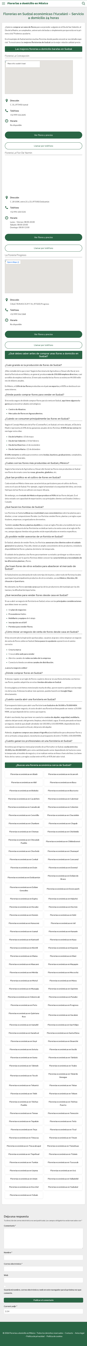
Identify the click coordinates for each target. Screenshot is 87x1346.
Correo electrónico (13, 1264)
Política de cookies (54, 1336)
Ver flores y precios (43, 135)
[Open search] (83, 3)
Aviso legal (79, 1333)
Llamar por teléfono (43, 146)
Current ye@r (10, 1306)
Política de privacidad (35, 1336)
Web (6, 1275)
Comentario (10, 1226)
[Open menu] (3, 3)
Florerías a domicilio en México (27, 4)
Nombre (8, 1252)
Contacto (69, 1333)
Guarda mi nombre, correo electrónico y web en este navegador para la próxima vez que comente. (42, 1291)
